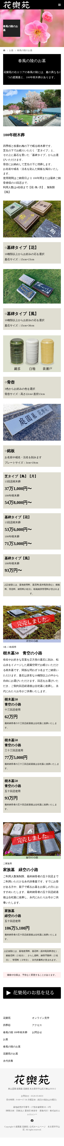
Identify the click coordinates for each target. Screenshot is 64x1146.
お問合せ (37, 1032)
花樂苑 (7, 1018)
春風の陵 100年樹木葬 (15, 1032)
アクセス (37, 1025)
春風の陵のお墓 (12, 1046)
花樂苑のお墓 (10, 1053)
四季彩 (7, 1025)
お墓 (5, 1039)
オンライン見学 (40, 1018)
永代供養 (8, 1060)
